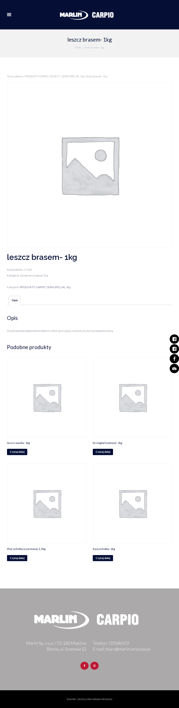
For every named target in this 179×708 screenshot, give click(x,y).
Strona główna (15, 76)
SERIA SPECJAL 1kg (73, 76)
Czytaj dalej (17, 451)
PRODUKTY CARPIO (36, 76)
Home (78, 47)
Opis (15, 300)
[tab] (15, 300)
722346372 (118, 643)
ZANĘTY (55, 76)
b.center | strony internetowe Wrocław (89, 699)
